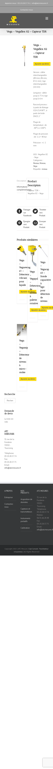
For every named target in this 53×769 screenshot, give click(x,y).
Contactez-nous (26, 10)
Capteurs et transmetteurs (26, 510)
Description (20, 181)
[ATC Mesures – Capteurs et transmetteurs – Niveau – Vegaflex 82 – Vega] (25, 55)
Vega (35, 166)
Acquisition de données (26, 500)
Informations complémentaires (20, 188)
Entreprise (8, 497)
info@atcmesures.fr (40, 3)
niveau (44, 169)
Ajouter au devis (42, 64)
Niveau (36, 163)
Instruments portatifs (25, 520)
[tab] (20, 181)
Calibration (25, 528)
